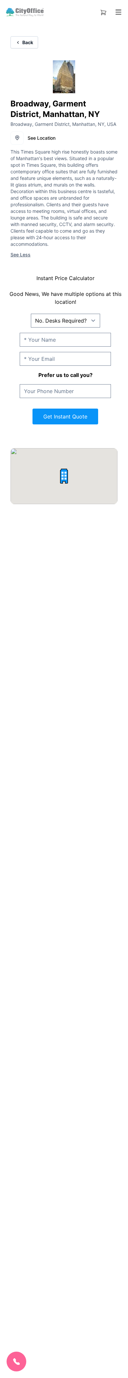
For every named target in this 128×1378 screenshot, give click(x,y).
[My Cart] (103, 11)
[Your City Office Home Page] (24, 12)
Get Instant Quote (65, 416)
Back (27, 42)
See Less (21, 254)
